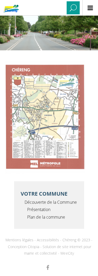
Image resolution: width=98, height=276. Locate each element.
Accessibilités (48, 239)
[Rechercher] (73, 8)
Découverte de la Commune (51, 202)
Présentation (39, 209)
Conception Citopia (23, 246)
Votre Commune (44, 193)
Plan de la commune (46, 217)
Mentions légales (19, 239)
